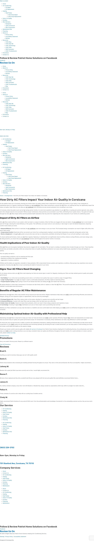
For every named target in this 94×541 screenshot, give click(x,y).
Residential (8, 23)
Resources (5, 40)
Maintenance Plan (7, 29)
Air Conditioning (7, 5)
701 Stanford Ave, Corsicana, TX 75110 (17, 463)
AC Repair (8, 7)
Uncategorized (8, 195)
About (4, 471)
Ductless (5, 20)
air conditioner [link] (36, 205)
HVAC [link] (67, 294)
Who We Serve (6, 22)
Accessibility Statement (12, 36)
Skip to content (4, 1)
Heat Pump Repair (13, 14)
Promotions (6, 52)
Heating (5, 11)
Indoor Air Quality (7, 18)
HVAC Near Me (9, 43)
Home (4, 3)
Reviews (8, 38)
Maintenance (6, 485)
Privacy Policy (9, 34)
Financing (5, 31)
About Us (5, 33)
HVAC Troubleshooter (11, 51)
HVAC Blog (8, 42)
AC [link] (63, 205)
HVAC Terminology (10, 45)
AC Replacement (10, 9)
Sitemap (2, 536)
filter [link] (20, 304)
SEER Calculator (10, 49)
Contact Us (6, 54)
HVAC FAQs (8, 47)
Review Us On (7, 62)
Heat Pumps (9, 13)
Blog (7, 86)
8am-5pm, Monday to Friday (7, 129)
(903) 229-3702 (4, 136)
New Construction (10, 27)
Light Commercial (10, 25)
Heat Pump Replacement (14, 16)
